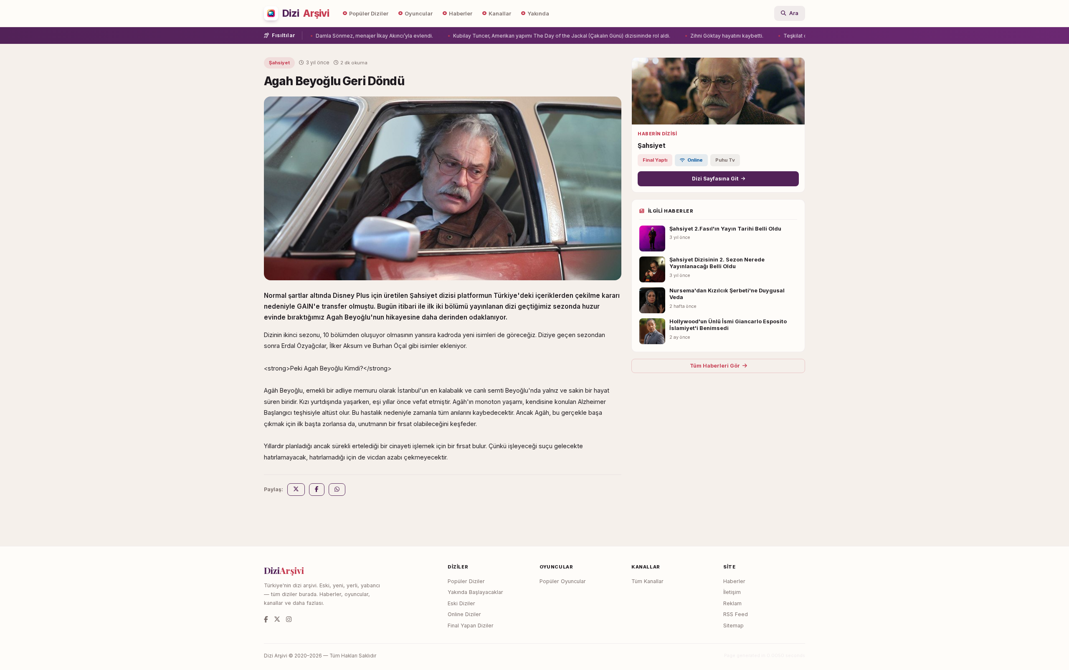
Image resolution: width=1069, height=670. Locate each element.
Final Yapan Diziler (471, 625)
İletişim (732, 592)
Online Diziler (464, 614)
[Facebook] (266, 619)
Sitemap (733, 625)
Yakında (538, 13)
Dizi (305, 13)
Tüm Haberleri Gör (715, 366)
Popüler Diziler (368, 13)
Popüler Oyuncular (563, 581)
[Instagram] (288, 619)
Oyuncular (419, 13)
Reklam (732, 603)
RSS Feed (735, 614)
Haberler (460, 13)
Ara (793, 13)
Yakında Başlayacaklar (475, 592)
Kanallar (500, 13)
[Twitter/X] (277, 619)
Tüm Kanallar (647, 581)
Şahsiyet (279, 63)
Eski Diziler (461, 603)
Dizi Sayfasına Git (715, 178)
